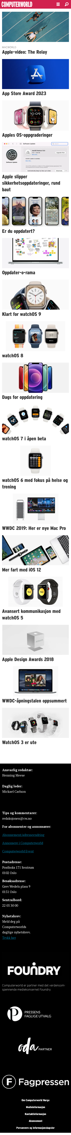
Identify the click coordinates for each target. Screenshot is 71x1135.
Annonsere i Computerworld (22, 843)
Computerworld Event (18, 851)
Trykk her (9, 938)
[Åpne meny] (58, 4)
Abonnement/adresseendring (23, 835)
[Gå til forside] (25, 4)
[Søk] (66, 4)
